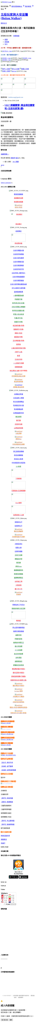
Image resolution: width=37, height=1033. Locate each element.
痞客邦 (13, 158)
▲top (2, 165)
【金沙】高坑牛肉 (7, 762)
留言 (17, 158)
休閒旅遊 (16, 36)
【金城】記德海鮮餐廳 (8, 770)
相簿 (6, 39)
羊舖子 (3, 843)
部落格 (7, 42)
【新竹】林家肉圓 (7, 798)
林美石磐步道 (5, 836)
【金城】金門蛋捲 (7, 766)
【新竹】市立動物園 (7, 820)
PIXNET (9, 995)
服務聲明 (20, 997)
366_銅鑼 (16, 161)
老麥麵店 (18, 231)
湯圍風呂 (4, 839)
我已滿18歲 (5, 1020)
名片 (6, 44)
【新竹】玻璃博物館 (7, 824)
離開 (11, 1020)
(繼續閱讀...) (5, 154)
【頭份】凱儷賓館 (7, 802)
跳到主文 (4, 23)
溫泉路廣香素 (18, 292)
